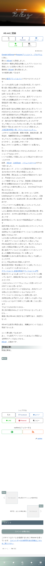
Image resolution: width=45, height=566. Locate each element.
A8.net (9, 61)
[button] (29, 44)
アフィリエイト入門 (30, 271)
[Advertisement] (22, 384)
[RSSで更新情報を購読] (33, 432)
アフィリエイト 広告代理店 (12, 271)
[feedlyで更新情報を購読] (12, 432)
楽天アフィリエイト (14, 79)
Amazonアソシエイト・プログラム (29, 55)
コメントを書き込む (22, 531)
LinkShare (17, 163)
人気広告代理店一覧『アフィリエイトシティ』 (19, 130)
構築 (5, 358)
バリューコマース (29, 163)
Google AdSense (8, 55)
